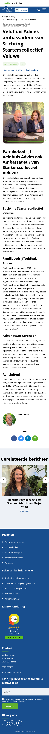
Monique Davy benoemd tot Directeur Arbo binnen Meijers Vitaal (24, 503)
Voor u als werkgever (14, 552)
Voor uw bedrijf (11, 547)
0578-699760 (7, 667)
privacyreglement (18, 701)
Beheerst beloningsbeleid (16, 588)
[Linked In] (28, 438)
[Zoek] (38, 10)
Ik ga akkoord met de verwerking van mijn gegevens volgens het (23, 700)
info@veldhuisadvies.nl (11, 672)
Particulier (17, 3)
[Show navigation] (44, 10)
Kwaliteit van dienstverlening (17, 578)
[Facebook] (14, 438)
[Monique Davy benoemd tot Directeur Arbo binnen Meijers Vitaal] (24, 480)
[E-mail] (35, 438)
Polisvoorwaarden (12, 593)
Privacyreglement (12, 599)
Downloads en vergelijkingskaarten (20, 583)
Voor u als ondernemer (14, 542)
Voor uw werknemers (14, 557)
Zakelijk (6, 3)
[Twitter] (21, 438)
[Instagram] (12, 723)
